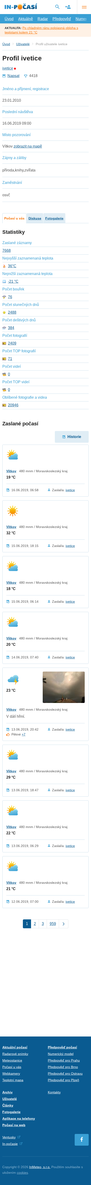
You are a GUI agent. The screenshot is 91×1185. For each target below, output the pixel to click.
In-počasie (10, 1144)
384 (11, 328)
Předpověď (61, 19)
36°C (12, 266)
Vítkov (11, 471)
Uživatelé (23, 44)
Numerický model (61, 1054)
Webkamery (11, 1073)
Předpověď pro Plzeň (63, 1080)
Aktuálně (25, 19)
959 (53, 924)
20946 (13, 405)
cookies (22, 1172)
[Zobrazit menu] (84, 7)
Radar (43, 19)
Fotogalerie (54, 218)
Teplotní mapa (12, 1080)
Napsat (13, 76)
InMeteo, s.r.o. (39, 1167)
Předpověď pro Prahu (64, 1060)
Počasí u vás (14, 218)
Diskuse (34, 218)
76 (10, 297)
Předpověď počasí (62, 1047)
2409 (12, 343)
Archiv (7, 1092)
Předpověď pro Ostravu (65, 1073)
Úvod (9, 19)
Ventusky (9, 1137)
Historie (74, 437)
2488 (12, 312)
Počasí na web (13, 1125)
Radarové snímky (15, 1054)
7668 (6, 251)
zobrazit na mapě (28, 146)
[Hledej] (57, 6)
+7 (23, 734)
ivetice (7, 68)
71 (10, 359)
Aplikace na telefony (18, 1118)
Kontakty (54, 1092)
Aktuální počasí (14, 1047)
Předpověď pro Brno (63, 1067)
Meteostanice (12, 1060)
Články (7, 1105)
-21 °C (13, 281)
